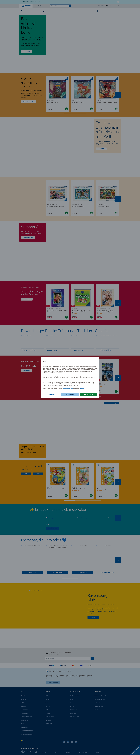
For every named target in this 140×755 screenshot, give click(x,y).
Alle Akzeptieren (88, 394)
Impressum (81, 388)
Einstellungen (51, 394)
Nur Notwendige (70, 394)
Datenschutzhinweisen (68, 388)
